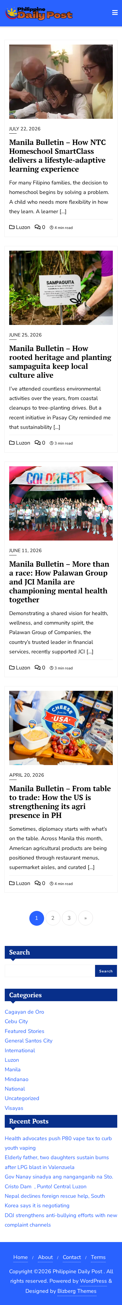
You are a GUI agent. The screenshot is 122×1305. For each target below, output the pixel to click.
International (20, 1050)
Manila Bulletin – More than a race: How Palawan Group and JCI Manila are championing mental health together (59, 581)
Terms (98, 1257)
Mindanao (16, 1079)
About (45, 1257)
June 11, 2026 (25, 550)
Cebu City (16, 1021)
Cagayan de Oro (24, 1011)
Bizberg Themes (77, 1291)
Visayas (14, 1108)
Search (19, 952)
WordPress (93, 1281)
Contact (72, 1257)
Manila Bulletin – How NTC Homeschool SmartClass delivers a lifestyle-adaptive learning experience (57, 155)
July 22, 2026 (25, 129)
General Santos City (28, 1040)
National (15, 1088)
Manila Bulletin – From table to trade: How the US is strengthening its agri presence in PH (60, 801)
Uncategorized (22, 1098)
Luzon (22, 227)
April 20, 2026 (26, 775)
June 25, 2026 (25, 335)
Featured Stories (24, 1031)
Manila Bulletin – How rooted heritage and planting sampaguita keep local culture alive (60, 361)
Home (20, 1257)
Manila (13, 1069)
